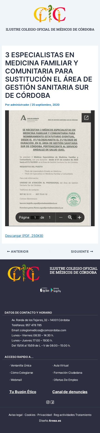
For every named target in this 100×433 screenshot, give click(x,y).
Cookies (30, 415)
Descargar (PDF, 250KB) (24, 236)
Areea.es (55, 420)
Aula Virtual (61, 365)
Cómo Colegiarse (22, 372)
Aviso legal (16, 415)
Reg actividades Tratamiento (72, 415)
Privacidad (44, 415)
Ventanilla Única (21, 365)
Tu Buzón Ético (22, 391)
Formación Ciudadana (68, 372)
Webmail (16, 380)
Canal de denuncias (69, 391)
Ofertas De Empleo (66, 380)
